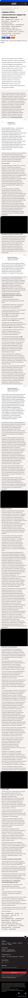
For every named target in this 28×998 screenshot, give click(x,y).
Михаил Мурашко (6, 26)
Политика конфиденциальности (8, 951)
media (3, 19)
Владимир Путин (9, 19)
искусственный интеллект (8, 24)
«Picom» (24, 996)
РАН (18, 21)
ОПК (22, 19)
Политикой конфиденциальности (9, 977)
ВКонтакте (21, 956)
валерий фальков (20, 24)
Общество (20, 943)
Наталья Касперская (6, 33)
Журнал (10, 944)
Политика (9, 943)
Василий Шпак (12, 35)
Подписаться (14, 972)
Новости (3, 943)
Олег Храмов (5, 35)
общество (17, 19)
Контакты (4, 949)
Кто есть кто (4, 944)
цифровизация (5, 21)
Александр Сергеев (12, 31)
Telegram (4, 956)
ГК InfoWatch (21, 31)
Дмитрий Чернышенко (16, 26)
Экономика (14, 943)
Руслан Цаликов (16, 33)
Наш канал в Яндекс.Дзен (12, 956)
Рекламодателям (10, 949)
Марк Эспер (4, 31)
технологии (13, 21)
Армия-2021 (14, 28)
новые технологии (6, 28)
